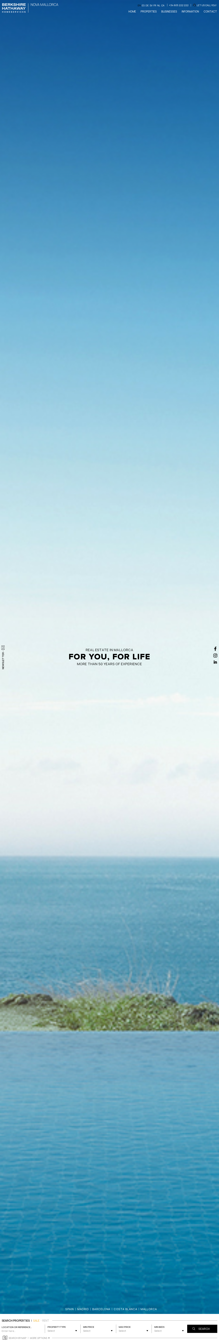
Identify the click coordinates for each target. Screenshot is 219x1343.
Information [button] (190, 11)
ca (162, 5)
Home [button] (132, 11)
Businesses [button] (169, 11)
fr (154, 5)
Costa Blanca (125, 1309)
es (143, 5)
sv (151, 5)
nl (158, 5)
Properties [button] (149, 11)
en (139, 5)
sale (36, 1320)
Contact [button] (210, 11)
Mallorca (149, 1309)
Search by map (17, 1338)
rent (45, 1320)
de (147, 5)
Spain (69, 1309)
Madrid (83, 1309)
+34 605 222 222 (179, 5)
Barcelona (101, 1309)
